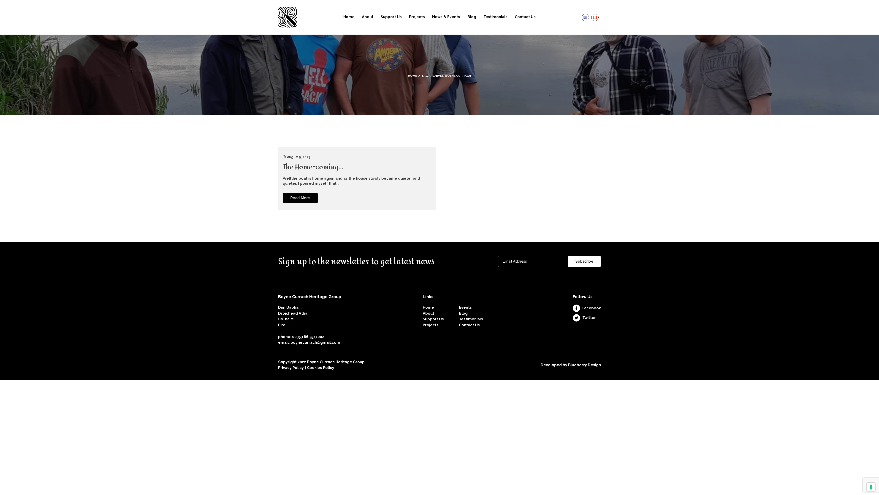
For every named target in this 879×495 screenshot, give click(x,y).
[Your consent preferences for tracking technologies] (871, 487)
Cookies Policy (320, 368)
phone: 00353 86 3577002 (301, 337)
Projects (431, 325)
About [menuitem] (367, 17)
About (428, 313)
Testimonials (471, 319)
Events (465, 307)
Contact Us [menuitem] (525, 17)
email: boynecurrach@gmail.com (309, 342)
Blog (463, 313)
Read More (300, 198)
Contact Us (469, 325)
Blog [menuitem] (471, 17)
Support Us (433, 319)
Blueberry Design (584, 365)
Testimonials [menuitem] (495, 17)
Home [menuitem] (349, 17)
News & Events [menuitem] (446, 17)
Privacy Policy (291, 368)
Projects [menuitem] (417, 17)
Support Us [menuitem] (391, 17)
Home (412, 75)
